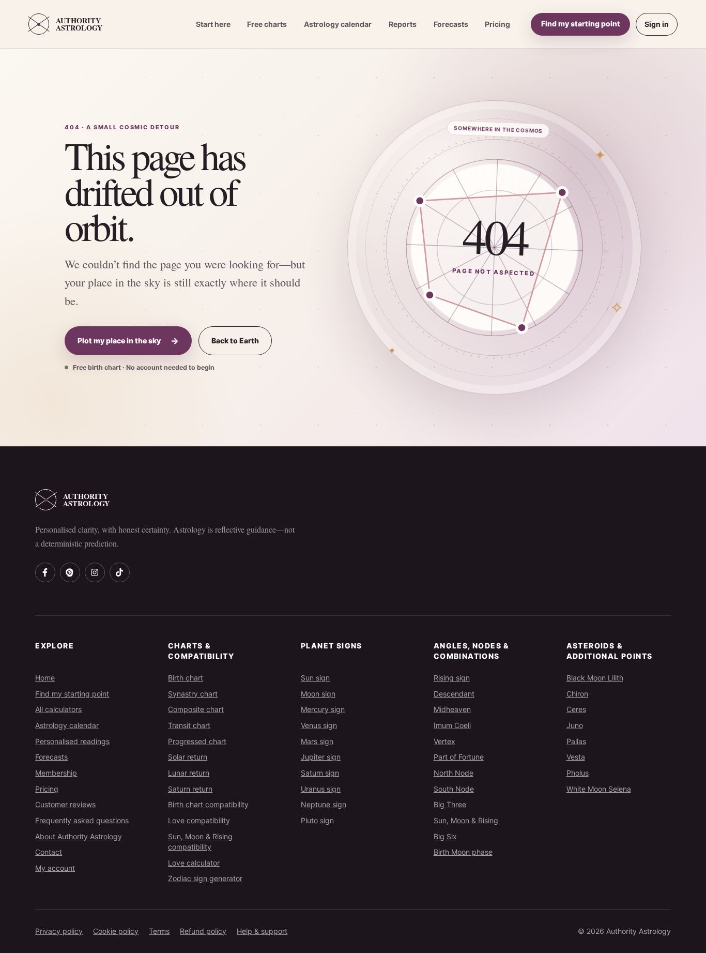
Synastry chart (193, 693)
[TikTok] (119, 572)
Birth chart (185, 677)
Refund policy (203, 931)
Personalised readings (72, 741)
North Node (453, 772)
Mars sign (317, 741)
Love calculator (194, 862)
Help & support (262, 931)
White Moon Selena (598, 788)
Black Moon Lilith (594, 677)
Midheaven (452, 709)
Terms (159, 931)
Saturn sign (320, 772)
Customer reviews (65, 804)
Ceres (576, 709)
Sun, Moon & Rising (466, 820)
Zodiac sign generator (205, 878)
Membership (56, 772)
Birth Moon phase (463, 852)
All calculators (58, 709)
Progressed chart (197, 741)
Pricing (497, 24)
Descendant (454, 693)
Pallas (576, 741)
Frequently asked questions (82, 820)
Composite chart (196, 709)
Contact (48, 852)
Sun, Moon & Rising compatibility (200, 841)
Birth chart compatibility (208, 804)
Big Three (450, 804)
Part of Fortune (459, 756)
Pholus (577, 772)
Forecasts (451, 24)
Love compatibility (199, 820)
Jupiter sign (321, 756)
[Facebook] (45, 572)
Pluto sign (317, 820)
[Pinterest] (70, 572)
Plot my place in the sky (128, 341)
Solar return (187, 756)
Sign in (656, 24)
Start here (213, 24)
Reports (403, 24)
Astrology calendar (338, 24)
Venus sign (319, 725)
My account (55, 868)
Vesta (575, 756)
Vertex (444, 741)
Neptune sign (323, 804)
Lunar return (188, 772)
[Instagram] (94, 572)
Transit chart (189, 725)
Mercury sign (323, 709)
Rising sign (452, 677)
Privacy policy (59, 931)
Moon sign (318, 693)
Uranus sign (321, 788)
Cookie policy (116, 931)
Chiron (577, 693)
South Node (454, 788)
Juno (574, 725)
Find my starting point (580, 23)
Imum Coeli (452, 725)
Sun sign (315, 677)
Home (45, 677)
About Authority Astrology (78, 836)
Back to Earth (235, 340)
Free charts (267, 24)
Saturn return (190, 788)
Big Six (445, 836)
